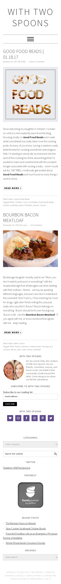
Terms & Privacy (34, 575)
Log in (47, 579)
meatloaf (14, 205)
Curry (25, 202)
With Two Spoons (31, 17)
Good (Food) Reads (21, 199)
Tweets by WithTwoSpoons (16, 467)
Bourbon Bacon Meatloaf (21, 218)
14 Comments (36, 225)
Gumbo (6, 205)
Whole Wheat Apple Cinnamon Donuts (25, 543)
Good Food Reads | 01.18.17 (23, 54)
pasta (21, 205)
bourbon (24, 346)
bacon (17, 346)
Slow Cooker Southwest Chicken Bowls (26, 528)
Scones (43, 205)
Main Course (19, 343)
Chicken (18, 202)
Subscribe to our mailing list (18, 392)
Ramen (36, 205)
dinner (13, 350)
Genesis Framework (31, 579)
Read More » (12, 188)
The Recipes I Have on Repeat (21, 523)
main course (27, 350)
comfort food (34, 346)
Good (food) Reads (46, 202)
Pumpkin (28, 205)
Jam (19, 350)
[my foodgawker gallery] (30, 510)
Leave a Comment (36, 62)
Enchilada (33, 202)
